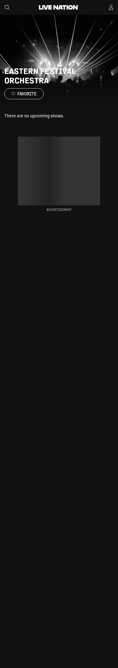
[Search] (7, 7)
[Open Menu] (111, 7)
